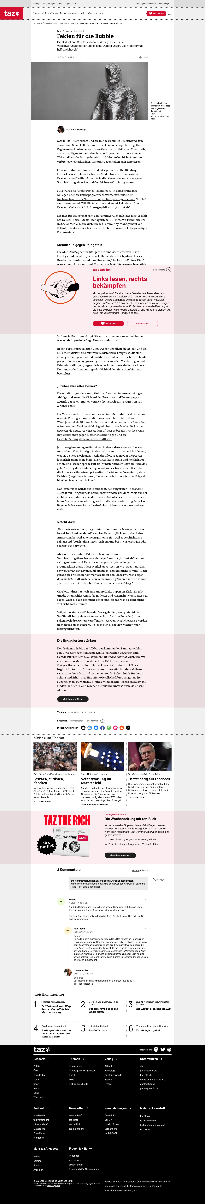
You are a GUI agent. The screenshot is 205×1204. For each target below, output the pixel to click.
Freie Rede (39, 1133)
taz (41, 1049)
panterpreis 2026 (149, 1088)
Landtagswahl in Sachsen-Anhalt (82, 1073)
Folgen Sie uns (145, 1050)
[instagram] (169, 1051)
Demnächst (110, 1115)
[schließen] (169, 270)
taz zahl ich (146, 1075)
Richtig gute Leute (78, 1084)
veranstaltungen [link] (48, 3)
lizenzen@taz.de (53, 1185)
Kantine (37, 1160)
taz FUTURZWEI (148, 1120)
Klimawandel (75, 1066)
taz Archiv (145, 1129)
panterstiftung (147, 1084)
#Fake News (74, 712)
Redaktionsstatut (125, 1181)
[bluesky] (163, 1051)
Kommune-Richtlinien (146, 1181)
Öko (35, 1070)
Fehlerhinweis (92, 721)
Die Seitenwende (113, 1075)
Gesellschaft (51, 23)
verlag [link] (36, 3)
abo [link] (138, 3)
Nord (36, 1093)
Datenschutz (123, 1186)
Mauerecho (39, 1128)
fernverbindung (41, 1119)
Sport (36, 1084)
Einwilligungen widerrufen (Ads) (121, 1190)
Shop (36, 1165)
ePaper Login (76, 1164)
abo (142, 1066)
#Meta (92, 712)
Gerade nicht (159, 270)
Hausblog (110, 1070)
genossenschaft (148, 1070)
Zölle (71, 1079)
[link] (40, 13)
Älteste (145, 870)
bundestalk (39, 1115)
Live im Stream (112, 1124)
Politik (36, 1066)
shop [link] (60, 3)
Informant (110, 1186)
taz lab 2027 (111, 1133)
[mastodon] (156, 1051)
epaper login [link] (164, 3)
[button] (170, 13)
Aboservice (75, 1160)
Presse (108, 1084)
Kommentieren (77, 721)
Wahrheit (38, 1097)
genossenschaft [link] (149, 3)
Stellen (108, 1079)
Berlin (36, 1088)
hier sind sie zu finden (90, 886)
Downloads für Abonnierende (84, 1169)
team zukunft (75, 1115)
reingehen (38, 1137)
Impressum (136, 1186)
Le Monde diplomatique (152, 1125)
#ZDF (84, 712)
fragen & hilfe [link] (70, 3)
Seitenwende (155, 1186)
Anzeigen (38, 1169)
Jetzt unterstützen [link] (72, 699)
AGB (145, 1186)
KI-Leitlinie (164, 1181)
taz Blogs (145, 1116)
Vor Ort (108, 1119)
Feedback (74, 1155)
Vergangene (111, 1128)
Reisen (36, 1156)
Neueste (135, 870)
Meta (73, 23)
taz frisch (74, 1119)
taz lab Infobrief (77, 1128)
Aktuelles (109, 1066)
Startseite (37, 23)
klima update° (40, 1124)
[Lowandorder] (68, 972)
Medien (63, 23)
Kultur (36, 1079)
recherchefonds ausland (152, 1079)
